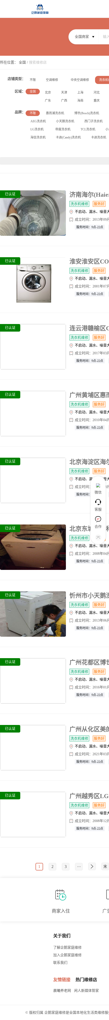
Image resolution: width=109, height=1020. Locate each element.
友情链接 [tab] (61, 979)
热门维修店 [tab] (86, 979)
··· (79, 866)
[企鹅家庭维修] (39, 7)
